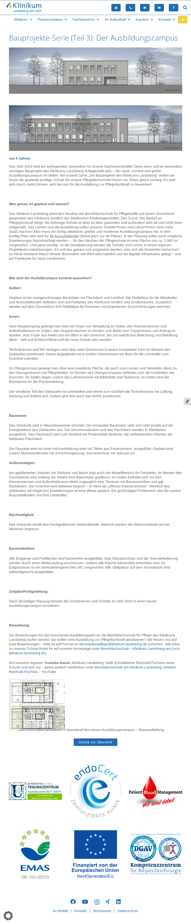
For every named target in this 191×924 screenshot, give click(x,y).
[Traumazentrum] (35, 791)
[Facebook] (73, 902)
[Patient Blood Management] (155, 791)
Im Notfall (60, 911)
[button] (185, 7)
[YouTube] (85, 902)
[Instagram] (96, 902)
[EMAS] (35, 854)
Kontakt (80, 911)
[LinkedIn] (118, 902)
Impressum (102, 911)
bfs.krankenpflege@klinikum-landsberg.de (113, 644)
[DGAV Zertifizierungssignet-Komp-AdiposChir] (155, 854)
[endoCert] (95, 791)
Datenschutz (128, 911)
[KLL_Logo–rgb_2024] (26, 7)
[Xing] (108, 902)
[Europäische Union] (95, 854)
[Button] (116, 7)
